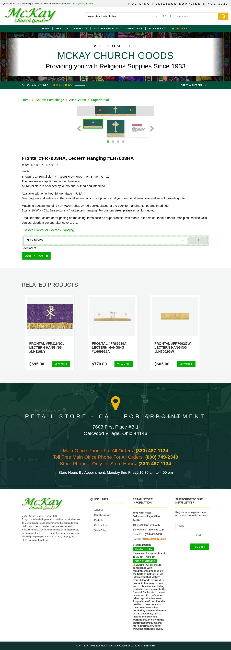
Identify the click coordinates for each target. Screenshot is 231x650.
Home (45, 28)
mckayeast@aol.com (83, 3)
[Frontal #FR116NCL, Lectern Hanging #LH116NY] (50, 316)
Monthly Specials (106, 28)
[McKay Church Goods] (31, 16)
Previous (79, 128)
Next (151, 128)
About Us (61, 28)
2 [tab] (113, 141)
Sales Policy (157, 28)
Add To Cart (34, 256)
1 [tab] (108, 141)
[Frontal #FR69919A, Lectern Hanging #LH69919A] (112, 316)
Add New (28, 248)
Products (80, 28)
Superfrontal (100, 100)
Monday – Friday (143, 549)
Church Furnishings (50, 100)
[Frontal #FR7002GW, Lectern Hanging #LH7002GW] (175, 316)
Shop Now (62, 85)
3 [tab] (118, 141)
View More (61, 364)
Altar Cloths (77, 100)
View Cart (182, 28)
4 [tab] (123, 141)
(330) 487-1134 (152, 450)
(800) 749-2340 (161, 457)
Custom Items (133, 28)
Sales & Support (191, 85)
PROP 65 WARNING (145, 561)
